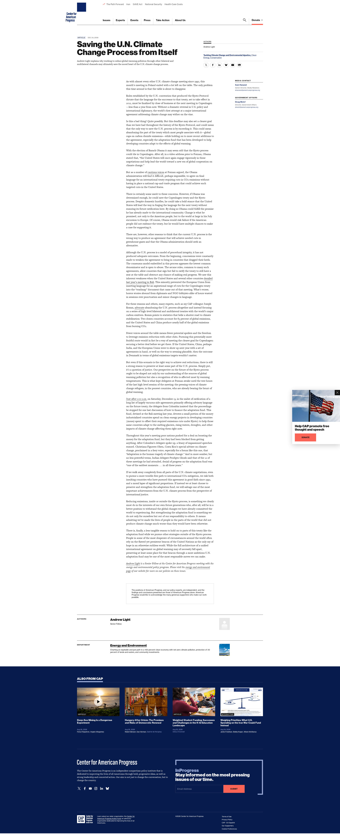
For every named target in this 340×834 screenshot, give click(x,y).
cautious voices (156, 172)
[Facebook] (85, 788)
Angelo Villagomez (97, 732)
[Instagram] (96, 788)
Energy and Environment (128, 645)
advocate (139, 307)
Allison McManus (250, 732)
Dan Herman (141, 732)
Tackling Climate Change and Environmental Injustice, (227, 55)
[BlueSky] (107, 788)
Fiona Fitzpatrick (83, 732)
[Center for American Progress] (82, 12)
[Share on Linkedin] (219, 65)
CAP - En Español (228, 823)
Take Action (162, 20)
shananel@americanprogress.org (247, 90)
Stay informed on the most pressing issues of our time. (212, 775)
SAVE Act (137, 4)
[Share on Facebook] (212, 65)
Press (147, 20)
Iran (128, 4)
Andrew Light (133, 563)
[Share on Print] (239, 65)
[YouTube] (90, 788)
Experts (120, 20)
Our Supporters (227, 826)
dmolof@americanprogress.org (246, 107)
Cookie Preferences (229, 829)
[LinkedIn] (101, 788)
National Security (153, 4)
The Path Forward (115, 4)
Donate (256, 20)
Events (134, 20)
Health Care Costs (173, 4)
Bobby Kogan (238, 732)
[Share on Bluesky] (226, 65)
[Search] (244, 21)
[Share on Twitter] (206, 65)
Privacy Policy (227, 820)
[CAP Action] (86, 819)
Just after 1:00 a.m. (136, 399)
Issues (106, 20)
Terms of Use (226, 817)
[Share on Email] (232, 65)
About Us (180, 20)
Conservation (216, 58)
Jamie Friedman (226, 732)
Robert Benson (130, 732)
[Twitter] (79, 788)
